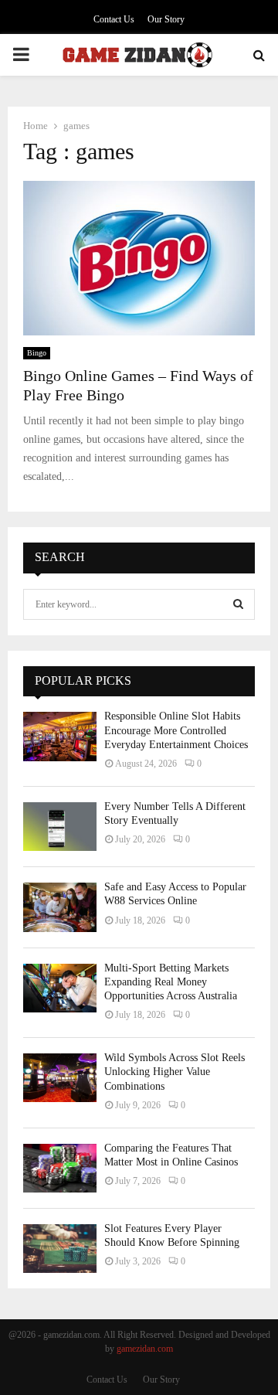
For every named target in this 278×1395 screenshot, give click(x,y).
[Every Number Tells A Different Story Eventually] (60, 826)
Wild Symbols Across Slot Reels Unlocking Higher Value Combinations (174, 1071)
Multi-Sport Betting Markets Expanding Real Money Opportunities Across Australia (170, 982)
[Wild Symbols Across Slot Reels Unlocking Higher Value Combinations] (60, 1077)
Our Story (166, 19)
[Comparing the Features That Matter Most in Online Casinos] (60, 1168)
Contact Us (113, 19)
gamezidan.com (145, 1348)
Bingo (36, 353)
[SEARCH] (238, 604)
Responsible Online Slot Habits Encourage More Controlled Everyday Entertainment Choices (176, 730)
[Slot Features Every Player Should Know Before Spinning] (60, 1248)
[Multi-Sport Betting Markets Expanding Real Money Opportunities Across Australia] (60, 988)
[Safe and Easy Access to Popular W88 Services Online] (60, 907)
